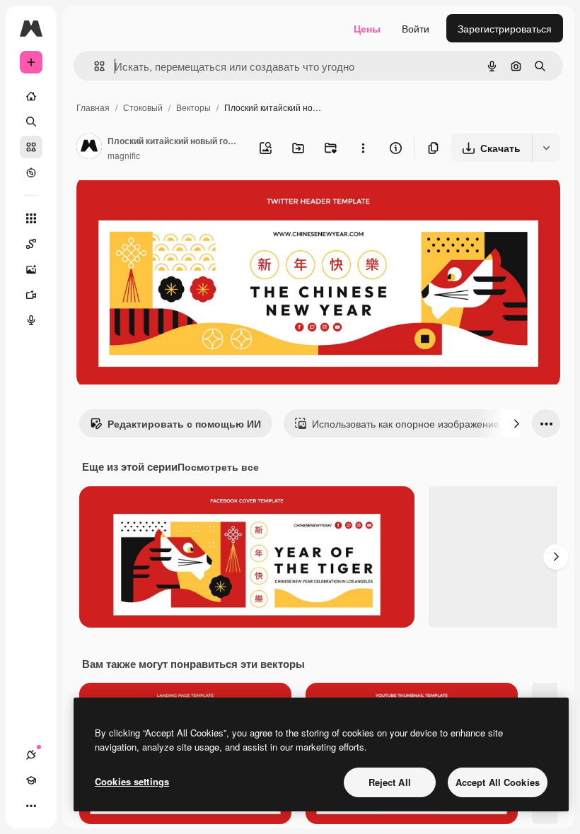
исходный (171, 203)
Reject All (390, 782)
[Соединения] (31, 755)
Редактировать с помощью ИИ (184, 423)
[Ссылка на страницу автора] (89, 148)
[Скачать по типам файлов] (546, 148)
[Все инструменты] (31, 218)
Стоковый (143, 107)
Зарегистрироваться (505, 28)
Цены (367, 28)
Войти (415, 28)
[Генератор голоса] (31, 320)
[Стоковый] (31, 147)
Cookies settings (132, 781)
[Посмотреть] (31, 172)
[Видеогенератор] (31, 294)
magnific (124, 155)
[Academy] (31, 780)
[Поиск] (31, 121)
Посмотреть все (218, 466)
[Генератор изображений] (31, 269)
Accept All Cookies (498, 782)
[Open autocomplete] (93, 66)
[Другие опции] (363, 148)
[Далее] (516, 423)
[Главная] (31, 96)
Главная (93, 107)
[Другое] (31, 805)
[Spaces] (31, 244)
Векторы (193, 107)
